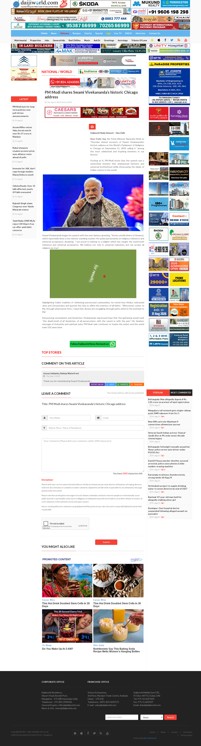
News (54, 33)
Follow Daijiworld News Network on (90, 344)
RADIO (128, 33)
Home (152, 732)
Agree (124, 384)
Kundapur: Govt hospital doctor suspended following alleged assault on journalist (167, 511)
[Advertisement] (66, 151)
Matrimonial (20, 40)
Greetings (109, 40)
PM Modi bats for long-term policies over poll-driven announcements (24, 111)
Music (87, 40)
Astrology (123, 40)
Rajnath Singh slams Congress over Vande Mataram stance (23, 206)
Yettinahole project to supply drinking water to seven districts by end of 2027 (167, 487)
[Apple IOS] (158, 40)
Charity (88, 33)
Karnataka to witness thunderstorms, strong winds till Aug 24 (166, 476)
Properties (35, 40)
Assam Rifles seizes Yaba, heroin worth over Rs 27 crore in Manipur (22, 132)
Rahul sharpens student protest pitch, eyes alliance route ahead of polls (24, 153)
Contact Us (154, 33)
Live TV (118, 33)
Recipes (77, 33)
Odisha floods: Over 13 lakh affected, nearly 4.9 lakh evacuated (24, 189)
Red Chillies (75, 40)
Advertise (140, 33)
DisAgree (138, 384)
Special (99, 33)
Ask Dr (97, 40)
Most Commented (181, 392)
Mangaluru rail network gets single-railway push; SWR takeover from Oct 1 (169, 412)
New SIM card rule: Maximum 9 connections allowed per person (164, 423)
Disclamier (187, 732)
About (163, 732)
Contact (174, 732)
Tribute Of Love (139, 40)
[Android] (152, 40)
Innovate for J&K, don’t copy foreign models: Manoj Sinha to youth (24, 171)
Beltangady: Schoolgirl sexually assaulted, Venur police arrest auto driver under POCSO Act (169, 450)
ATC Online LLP (150, 738)
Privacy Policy (186, 735)
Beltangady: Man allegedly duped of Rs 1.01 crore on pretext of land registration (168, 400)
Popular (158, 392)
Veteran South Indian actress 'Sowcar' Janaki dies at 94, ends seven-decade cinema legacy (167, 436)
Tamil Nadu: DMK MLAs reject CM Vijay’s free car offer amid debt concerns (24, 225)
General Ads (59, 40)
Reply (112, 384)
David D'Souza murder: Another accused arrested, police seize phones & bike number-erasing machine (168, 464)
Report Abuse (97, 384)
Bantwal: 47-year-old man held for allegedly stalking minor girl (165, 498)
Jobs (47, 40)
